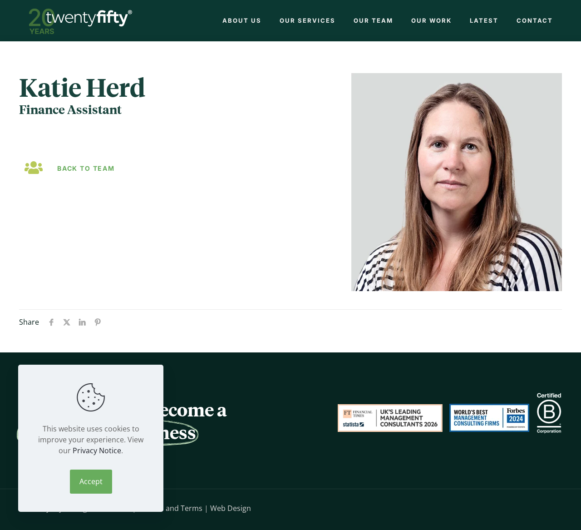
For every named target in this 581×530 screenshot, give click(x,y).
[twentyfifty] (80, 20)
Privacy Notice (97, 451)
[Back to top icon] (533, 507)
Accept (91, 481)
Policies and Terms (170, 508)
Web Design (230, 508)
